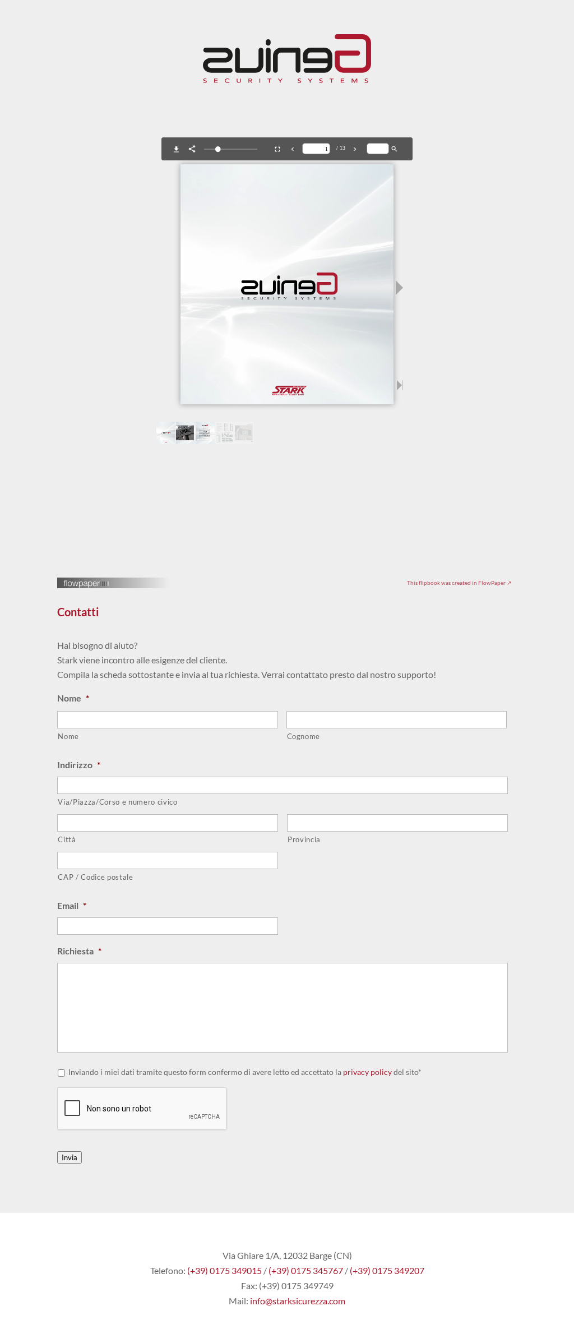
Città (67, 839)
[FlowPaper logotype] (86, 584)
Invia (69, 1157)
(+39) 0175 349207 (387, 1270)
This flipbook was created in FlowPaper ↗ (459, 582)
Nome (68, 736)
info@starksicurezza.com (297, 1300)
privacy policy (367, 1072)
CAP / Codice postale (95, 877)
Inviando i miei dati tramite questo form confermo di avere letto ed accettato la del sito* (245, 1072)
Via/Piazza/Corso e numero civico (117, 801)
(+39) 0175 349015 (224, 1270)
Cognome (304, 736)
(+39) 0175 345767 (306, 1270)
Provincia (304, 839)
